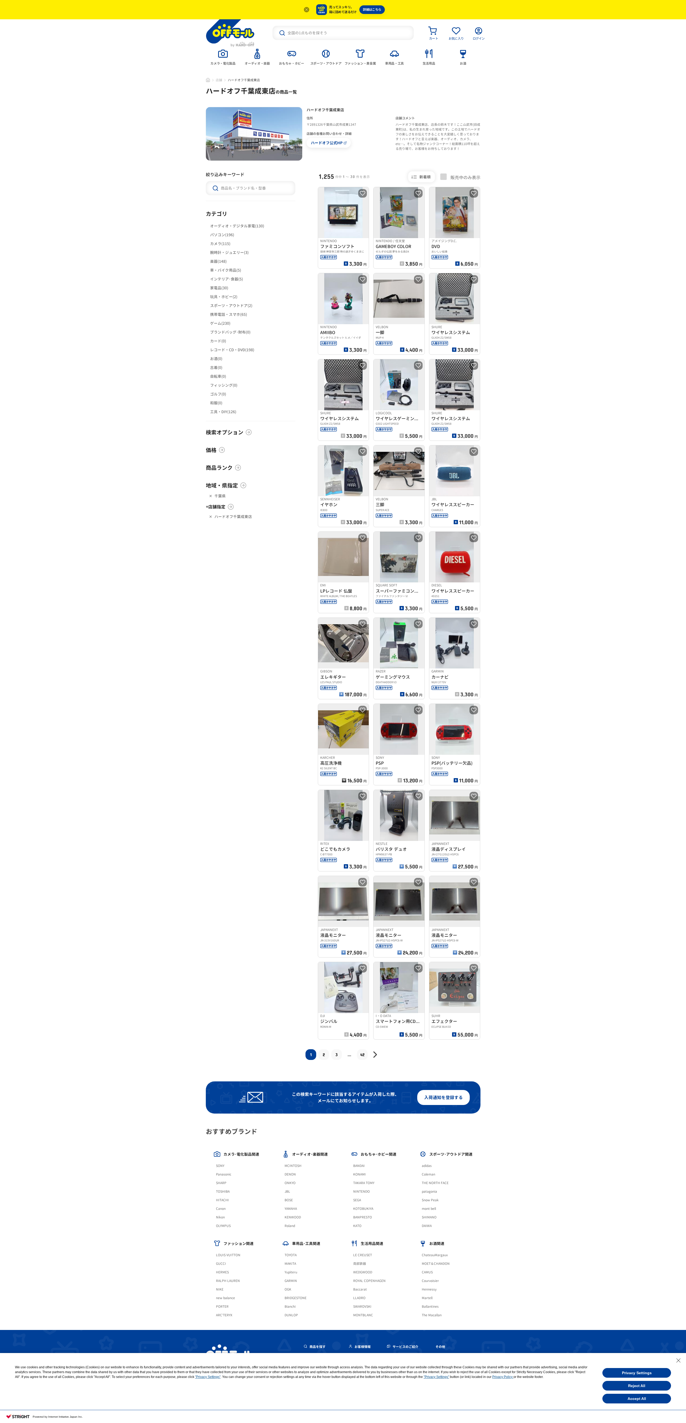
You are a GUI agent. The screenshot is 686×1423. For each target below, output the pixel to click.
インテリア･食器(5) (226, 279)
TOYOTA (291, 1255)
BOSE (289, 1200)
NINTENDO (361, 1191)
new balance (225, 1298)
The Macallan (432, 1315)
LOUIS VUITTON (228, 1255)
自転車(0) (218, 376)
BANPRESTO (362, 1217)
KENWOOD (293, 1217)
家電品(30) (219, 287)
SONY (220, 1165)
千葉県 (220, 495)
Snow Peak (430, 1200)
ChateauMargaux (435, 1255)
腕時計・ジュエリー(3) (229, 252)
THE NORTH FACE (435, 1183)
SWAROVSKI (362, 1306)
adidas (427, 1165)
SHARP (221, 1183)
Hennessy (429, 1289)
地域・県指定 (222, 485)
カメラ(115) (220, 243)
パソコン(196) (222, 234)
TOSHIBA (223, 1191)
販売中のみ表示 (464, 177)
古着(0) (216, 367)
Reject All (636, 1386)
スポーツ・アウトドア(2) (231, 305)
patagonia (429, 1191)
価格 (211, 450)
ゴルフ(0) (218, 394)
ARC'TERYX (224, 1315)
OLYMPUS (223, 1226)
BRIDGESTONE (296, 1298)
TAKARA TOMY (363, 1183)
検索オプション (224, 432)
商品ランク (219, 467)
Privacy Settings (637, 1373)
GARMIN (291, 1280)
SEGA (357, 1200)
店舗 (219, 80)
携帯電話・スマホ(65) (228, 314)
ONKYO (290, 1183)
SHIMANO (429, 1217)
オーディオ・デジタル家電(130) (237, 225)
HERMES (222, 1272)
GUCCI (221, 1263)
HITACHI (222, 1200)
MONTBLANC (363, 1315)
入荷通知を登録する (443, 1097)
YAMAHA (291, 1208)
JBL (287, 1191)
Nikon (220, 1217)
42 (362, 1054)
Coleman (428, 1174)
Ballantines (430, 1306)
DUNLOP (291, 1315)
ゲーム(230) (220, 323)
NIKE (219, 1289)
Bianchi (290, 1306)
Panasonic (223, 1174)
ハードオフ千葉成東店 (233, 516)
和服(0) (216, 402)
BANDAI (359, 1165)
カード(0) (218, 340)
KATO (357, 1226)
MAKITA (290, 1263)
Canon (221, 1208)
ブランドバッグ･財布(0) (230, 332)
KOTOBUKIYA (363, 1208)
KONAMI (359, 1174)
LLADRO (359, 1298)
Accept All (637, 1398)
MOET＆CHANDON (436, 1263)
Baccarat (360, 1289)
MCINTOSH (293, 1165)
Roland (290, 1226)
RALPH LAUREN (228, 1280)
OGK (288, 1289)
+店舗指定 (215, 507)
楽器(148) (218, 261)
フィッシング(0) (223, 385)
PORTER (222, 1306)
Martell (427, 1298)
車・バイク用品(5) (225, 270)
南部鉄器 (359, 1263)
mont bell (429, 1208)
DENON (290, 1174)
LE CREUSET (362, 1255)
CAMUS (427, 1272)
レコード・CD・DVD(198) (232, 349)
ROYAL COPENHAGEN (369, 1280)
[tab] (223, 56)
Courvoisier (430, 1280)
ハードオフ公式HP (326, 142)
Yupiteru (291, 1272)
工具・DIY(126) (223, 411)
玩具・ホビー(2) (223, 296)
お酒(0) (216, 358)
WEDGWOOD (362, 1272)
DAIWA (427, 1226)
